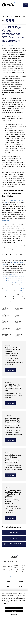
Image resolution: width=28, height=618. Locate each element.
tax (13, 282)
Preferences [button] (5, 603)
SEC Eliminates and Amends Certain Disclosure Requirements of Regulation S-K (13, 459)
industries (16, 286)
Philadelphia (7, 581)
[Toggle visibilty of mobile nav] (25, 5)
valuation (12, 280)
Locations (14, 577)
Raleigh (7, 586)
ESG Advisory (14, 538)
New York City (20, 581)
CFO (16, 282)
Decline (14, 611)
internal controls (13, 276)
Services (4, 566)
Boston (20, 586)
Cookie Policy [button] (15, 600)
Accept (14, 607)
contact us (5, 220)
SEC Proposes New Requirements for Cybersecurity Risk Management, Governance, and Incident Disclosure (13, 423)
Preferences (14, 614)
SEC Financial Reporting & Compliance (12, 544)
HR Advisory (14, 532)
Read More (10, 370)
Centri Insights (7, 16)
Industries (10, 566)
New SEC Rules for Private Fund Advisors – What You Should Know (14, 388)
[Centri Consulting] (8, 5)
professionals (15, 293)
